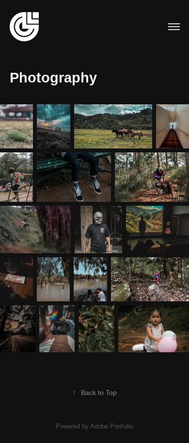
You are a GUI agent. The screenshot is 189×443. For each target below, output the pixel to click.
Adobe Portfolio (111, 426)
